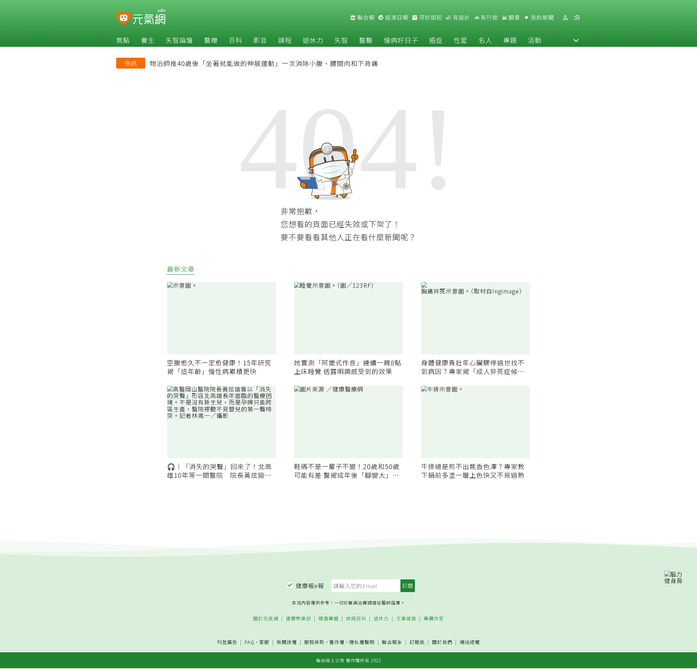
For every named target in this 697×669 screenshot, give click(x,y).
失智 (341, 40)
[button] (576, 40)
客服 (264, 642)
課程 (285, 40)
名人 (485, 40)
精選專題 (328, 618)
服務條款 (314, 642)
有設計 (460, 17)
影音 (260, 40)
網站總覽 (470, 642)
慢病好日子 (401, 40)
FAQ (249, 642)
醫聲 (366, 40)
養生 (148, 40)
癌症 (436, 40)
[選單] (576, 18)
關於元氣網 (265, 618)
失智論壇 (179, 40)
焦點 (123, 40)
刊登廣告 (227, 642)
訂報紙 (417, 642)
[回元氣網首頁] (149, 17)
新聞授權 (287, 642)
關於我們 (442, 642)
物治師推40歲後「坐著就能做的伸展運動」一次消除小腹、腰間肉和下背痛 (264, 63)
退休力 (313, 40)
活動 (535, 40)
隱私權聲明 (362, 642)
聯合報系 (392, 642)
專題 (510, 40)
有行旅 (488, 17)
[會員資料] (565, 18)
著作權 (337, 642)
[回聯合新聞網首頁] (123, 19)
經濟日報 (396, 17)
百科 (235, 40)
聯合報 (365, 17)
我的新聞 (541, 17)
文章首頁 (406, 618)
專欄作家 (434, 618)
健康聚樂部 (298, 618)
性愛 (461, 40)
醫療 (211, 40)
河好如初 (429, 17)
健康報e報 (310, 585)
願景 (513, 17)
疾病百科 (356, 618)
